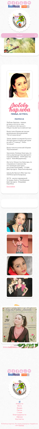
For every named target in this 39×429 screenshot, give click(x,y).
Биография (11, 186)
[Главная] (19, 402)
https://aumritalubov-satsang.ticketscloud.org (19, 347)
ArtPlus (21, 425)
